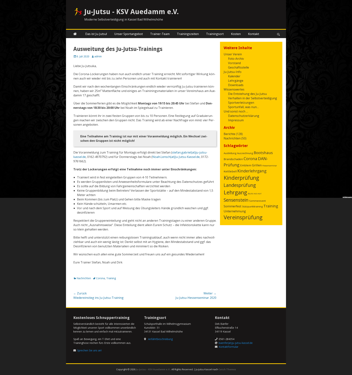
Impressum (236, 120)
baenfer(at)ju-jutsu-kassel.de (236, 343)
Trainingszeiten (188, 34)
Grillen (257, 165)
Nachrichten (84, 278)
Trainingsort (215, 34)
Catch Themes (227, 369)
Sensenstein (236, 200)
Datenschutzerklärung (243, 116)
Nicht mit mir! (254, 193)
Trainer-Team (160, 34)
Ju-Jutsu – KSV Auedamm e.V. (153, 369)
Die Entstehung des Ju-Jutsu (247, 94)
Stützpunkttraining (252, 206)
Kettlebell (230, 171)
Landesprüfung (240, 185)
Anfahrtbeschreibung (160, 339)
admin (98, 56)
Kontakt (253, 34)
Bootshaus (263, 152)
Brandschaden (233, 159)
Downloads (235, 85)
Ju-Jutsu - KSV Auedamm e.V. (131, 12)
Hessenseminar (269, 165)
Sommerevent (257, 200)
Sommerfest (232, 206)
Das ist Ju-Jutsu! (96, 34)
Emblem (245, 165)
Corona (100, 278)
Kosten (236, 34)
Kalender (234, 76)
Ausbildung (230, 153)
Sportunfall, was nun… (243, 107)
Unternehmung (235, 211)
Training (111, 278)
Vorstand (234, 63)
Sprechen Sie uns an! (89, 350)
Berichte (229, 134)
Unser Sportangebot (128, 34)
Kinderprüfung (241, 177)
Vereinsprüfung (243, 217)
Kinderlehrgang (251, 170)
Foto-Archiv (236, 59)
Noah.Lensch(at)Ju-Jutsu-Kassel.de (176, 157)
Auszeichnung (245, 153)
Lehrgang (235, 192)
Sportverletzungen (241, 103)
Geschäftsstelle (238, 67)
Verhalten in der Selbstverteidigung (252, 98)
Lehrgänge (235, 81)
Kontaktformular (228, 346)
